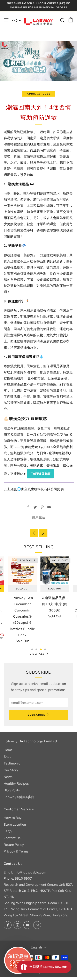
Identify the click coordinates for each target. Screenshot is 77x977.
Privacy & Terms (16, 851)
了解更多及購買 (40, 474)
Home (8, 750)
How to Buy (13, 818)
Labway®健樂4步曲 (19, 797)
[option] (22, 602)
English (36, 947)
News (8, 777)
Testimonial (12, 763)
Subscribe (36, 714)
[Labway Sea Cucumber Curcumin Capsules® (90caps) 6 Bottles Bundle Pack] (22, 570)
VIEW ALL (37, 653)
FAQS (8, 831)
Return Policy (14, 845)
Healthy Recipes (16, 783)
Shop (7, 757)
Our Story (11, 770)
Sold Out (22, 588)
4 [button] (45, 649)
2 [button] (36, 649)
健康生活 (38, 517)
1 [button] (32, 649)
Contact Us (12, 838)
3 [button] (41, 649)
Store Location (15, 824)
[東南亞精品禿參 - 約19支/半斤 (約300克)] (54, 570)
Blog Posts (12, 790)
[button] (18, 960)
